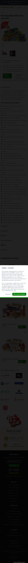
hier (15, 290)
